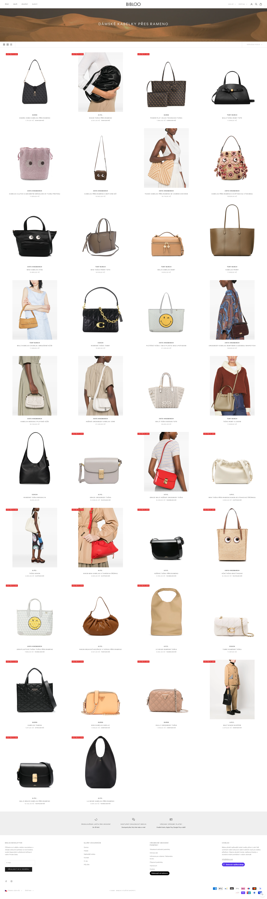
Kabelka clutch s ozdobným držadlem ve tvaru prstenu (34, 194)
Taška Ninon (34, 573)
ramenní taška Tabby (100, 345)
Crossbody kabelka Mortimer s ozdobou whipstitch (232, 345)
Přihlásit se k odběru (18, 869)
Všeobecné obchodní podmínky (160, 849)
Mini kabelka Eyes (35, 270)
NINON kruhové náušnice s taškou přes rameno (100, 649)
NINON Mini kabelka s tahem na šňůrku (100, 573)
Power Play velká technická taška (166, 118)
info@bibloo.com (227, 859)
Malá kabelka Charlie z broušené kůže (34, 345)
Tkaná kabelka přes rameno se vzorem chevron (166, 194)
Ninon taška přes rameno (100, 118)
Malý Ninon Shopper (232, 725)
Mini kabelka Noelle (100, 725)
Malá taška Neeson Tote (166, 421)
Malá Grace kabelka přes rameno (35, 801)
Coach (101, 343)
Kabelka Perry (232, 270)
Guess (34, 115)
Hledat (86, 851)
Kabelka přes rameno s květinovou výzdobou (232, 194)
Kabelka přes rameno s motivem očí (100, 194)
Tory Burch (232, 115)
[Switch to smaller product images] (8, 44)
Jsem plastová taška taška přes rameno (35, 649)
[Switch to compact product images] (11, 44)
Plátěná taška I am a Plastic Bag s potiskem (166, 345)
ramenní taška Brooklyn (35, 497)
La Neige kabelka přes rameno (100, 801)
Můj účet (86, 865)
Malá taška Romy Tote (232, 118)
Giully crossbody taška (166, 725)
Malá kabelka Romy (166, 270)
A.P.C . (100, 115)
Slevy (35, 4)
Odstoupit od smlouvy (159, 873)
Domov (86, 847)
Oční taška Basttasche (232, 573)
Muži (15, 4)
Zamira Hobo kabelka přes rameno (34, 118)
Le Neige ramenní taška (166, 649)
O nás (86, 861)
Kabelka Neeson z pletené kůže (35, 421)
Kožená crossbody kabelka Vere (100, 421)
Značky (25, 4)
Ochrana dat (154, 853)
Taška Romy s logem (232, 421)
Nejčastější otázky (89, 854)
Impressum (153, 866)
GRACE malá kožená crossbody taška (166, 497)
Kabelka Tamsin (35, 725)
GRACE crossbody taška (100, 497)
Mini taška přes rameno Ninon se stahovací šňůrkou (232, 497)
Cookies (152, 869)
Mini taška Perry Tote (100, 270)
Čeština (242, 4)
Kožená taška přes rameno (166, 573)
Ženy (7, 4)
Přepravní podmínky (156, 862)
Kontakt (86, 858)
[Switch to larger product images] (4, 44)
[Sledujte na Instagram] (11, 881)
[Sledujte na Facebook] (6, 881)
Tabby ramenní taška (232, 649)
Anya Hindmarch (34, 191)
